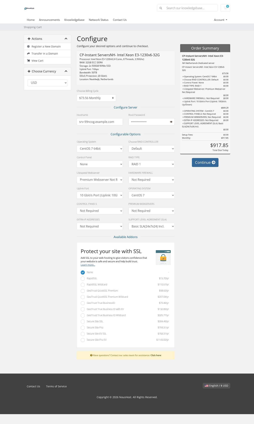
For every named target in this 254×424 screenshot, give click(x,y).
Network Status (98, 20)
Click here (156, 355)
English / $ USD (218, 385)
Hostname (82, 115)
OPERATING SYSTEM (139, 188)
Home (31, 20)
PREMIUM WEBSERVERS (141, 203)
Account (219, 20)
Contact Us (120, 20)
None (127, 272)
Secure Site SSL (127, 321)
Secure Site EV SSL (127, 333)
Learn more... (88, 265)
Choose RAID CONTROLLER (143, 141)
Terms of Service (56, 386)
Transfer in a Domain (44, 53)
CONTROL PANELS (87, 203)
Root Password (136, 115)
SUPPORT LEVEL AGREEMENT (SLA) (147, 219)
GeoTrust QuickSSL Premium (127, 290)
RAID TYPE (134, 157)
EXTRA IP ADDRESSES (88, 219)
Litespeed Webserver (88, 172)
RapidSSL (127, 278)
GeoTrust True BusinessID (127, 303)
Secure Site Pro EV (127, 339)
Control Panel (84, 157)
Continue (203, 162)
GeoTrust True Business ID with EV (127, 309)
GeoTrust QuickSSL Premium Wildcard (127, 296)
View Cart (36, 60)
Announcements (49, 20)
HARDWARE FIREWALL (140, 172)
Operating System (86, 141)
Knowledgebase (74, 20)
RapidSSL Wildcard (127, 284)
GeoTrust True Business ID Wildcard (127, 315)
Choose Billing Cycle (87, 91)
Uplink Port (83, 188)
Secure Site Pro (127, 327)
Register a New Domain (45, 46)
